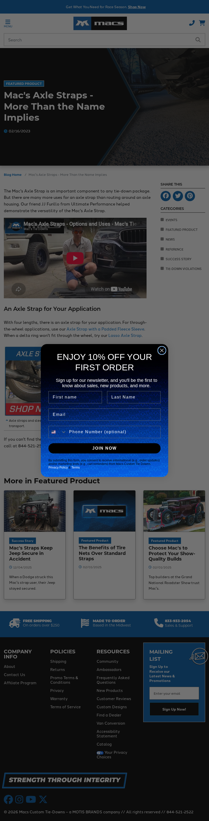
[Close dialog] (162, 350)
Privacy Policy (58, 467)
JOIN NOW (104, 448)
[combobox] (58, 432)
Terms (75, 467)
